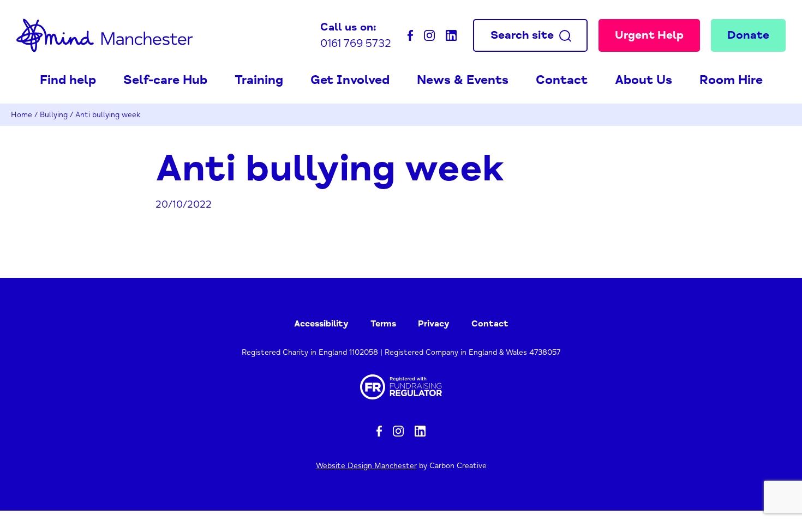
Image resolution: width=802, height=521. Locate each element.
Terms (383, 323)
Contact (562, 80)
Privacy (434, 323)
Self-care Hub (165, 80)
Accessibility (321, 323)
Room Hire (731, 80)
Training (259, 80)
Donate (748, 35)
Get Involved (350, 80)
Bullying (54, 114)
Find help (68, 80)
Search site (522, 35)
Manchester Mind (104, 35)
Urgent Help (649, 35)
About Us (643, 80)
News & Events (462, 80)
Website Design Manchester (366, 465)
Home (21, 114)
